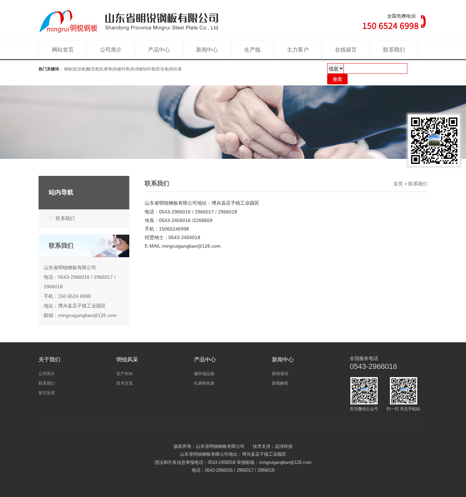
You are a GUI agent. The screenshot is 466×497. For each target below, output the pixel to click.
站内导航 (61, 192)
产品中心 (159, 50)
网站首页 (63, 50)
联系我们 (394, 50)
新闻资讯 (280, 373)
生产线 (252, 50)
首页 (398, 184)
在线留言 (346, 50)
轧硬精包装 (204, 383)
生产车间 (124, 373)
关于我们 (49, 359)
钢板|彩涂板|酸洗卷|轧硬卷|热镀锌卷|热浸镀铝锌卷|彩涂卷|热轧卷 (123, 69)
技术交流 (124, 383)
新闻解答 (280, 383)
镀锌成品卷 (204, 373)
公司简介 (111, 50)
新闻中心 (207, 50)
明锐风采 (127, 359)
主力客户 (298, 50)
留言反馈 (47, 392)
